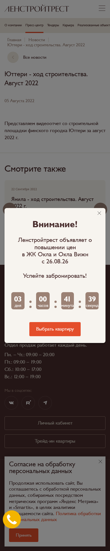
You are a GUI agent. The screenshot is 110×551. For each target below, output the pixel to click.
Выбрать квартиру (55, 329)
